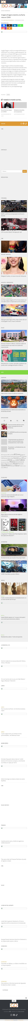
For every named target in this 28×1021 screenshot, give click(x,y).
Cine (5, 456)
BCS (15, 454)
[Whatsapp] (20, 25)
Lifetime (14, 460)
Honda (12, 458)
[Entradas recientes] (4, 420)
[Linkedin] (15, 25)
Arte (10, 454)
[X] (9, 25)
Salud (17, 466)
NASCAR (17, 462)
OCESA (8, 94)
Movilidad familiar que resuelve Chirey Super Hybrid (13, 557)
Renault (13, 466)
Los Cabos (20, 460)
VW (5, 467)
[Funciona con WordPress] (9, 1011)
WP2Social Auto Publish (9, 1020)
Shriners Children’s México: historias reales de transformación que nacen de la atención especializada (13, 345)
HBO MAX (5, 458)
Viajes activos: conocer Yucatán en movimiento (12, 393)
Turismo (24, 465)
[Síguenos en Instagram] (21, 123)
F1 (21, 456)
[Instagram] (3, 28)
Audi (12, 454)
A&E (2, 454)
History (9, 458)
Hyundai (16, 458)
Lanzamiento (4, 460)
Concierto (8, 456)
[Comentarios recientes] (17, 420)
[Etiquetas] (23, 420)
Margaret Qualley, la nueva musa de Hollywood (13, 276)
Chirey (2, 456)
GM (3, 458)
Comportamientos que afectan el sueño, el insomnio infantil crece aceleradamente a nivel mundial (16, 441)
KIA (23, 458)
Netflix (11, 464)
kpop (25, 458)
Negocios (7, 464)
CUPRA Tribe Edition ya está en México (10, 574)
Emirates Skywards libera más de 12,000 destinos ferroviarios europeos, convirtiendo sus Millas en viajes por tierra (13, 760)
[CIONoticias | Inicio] (4, 2)
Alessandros (5, 454)
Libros (9, 460)
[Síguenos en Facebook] (23, 123)
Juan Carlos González (8, 20)
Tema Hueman (21, 1011)
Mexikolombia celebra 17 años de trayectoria (11, 637)
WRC (7, 467)
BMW (18, 454)
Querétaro (5, 465)
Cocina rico (4, 961)
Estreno (18, 456)
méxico (7, 462)
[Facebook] (3, 25)
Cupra (12, 456)
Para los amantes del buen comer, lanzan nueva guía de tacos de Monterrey (16, 426)
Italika (20, 458)
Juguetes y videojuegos (6, 298)
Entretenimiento (5, 10)
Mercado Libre (3, 462)
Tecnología (3, 493)
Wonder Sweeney (6, 254)
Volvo (2, 467)
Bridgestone (23, 454)
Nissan (15, 464)
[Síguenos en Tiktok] (26, 123)
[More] (9, 28)
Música (12, 462)
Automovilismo (4, 532)
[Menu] (26, 2)
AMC (8, 454)
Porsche (20, 464)
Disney (14, 456)
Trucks (21, 466)
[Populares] (11, 420)
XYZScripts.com (20, 1020)
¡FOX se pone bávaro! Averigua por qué (11, 232)
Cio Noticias (5, 990)
